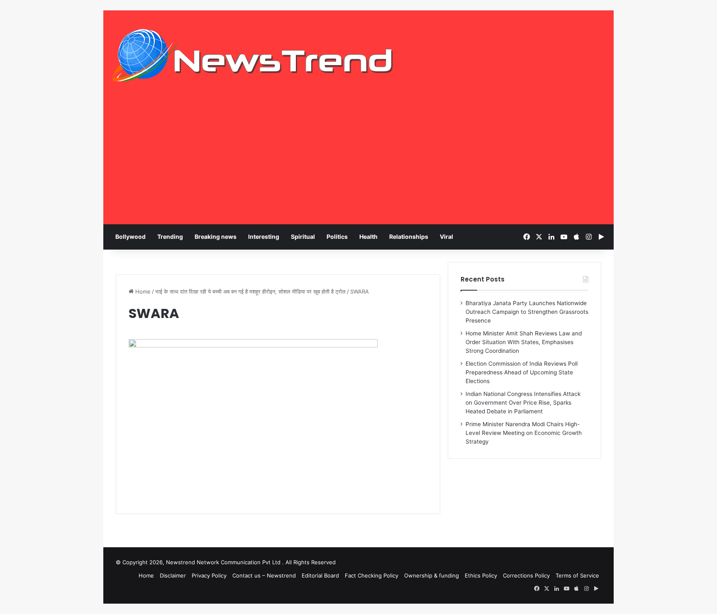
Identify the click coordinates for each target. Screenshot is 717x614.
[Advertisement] (358, 162)
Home (142, 291)
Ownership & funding (431, 575)
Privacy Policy (209, 575)
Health (368, 236)
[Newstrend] (253, 55)
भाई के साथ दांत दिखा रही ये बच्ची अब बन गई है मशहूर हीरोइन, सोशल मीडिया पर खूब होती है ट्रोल (250, 291)
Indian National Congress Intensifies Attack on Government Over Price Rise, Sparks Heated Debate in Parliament (523, 403)
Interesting (263, 236)
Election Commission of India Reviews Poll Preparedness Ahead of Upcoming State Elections (522, 372)
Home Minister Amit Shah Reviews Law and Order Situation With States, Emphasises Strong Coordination (524, 342)
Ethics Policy (481, 575)
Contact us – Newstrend (264, 575)
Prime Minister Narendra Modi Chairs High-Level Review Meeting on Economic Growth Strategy (524, 433)
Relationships (408, 236)
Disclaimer (173, 575)
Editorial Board (320, 575)
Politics (337, 236)
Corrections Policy (526, 575)
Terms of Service (577, 575)
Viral (446, 236)
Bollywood (130, 236)
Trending (170, 236)
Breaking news (216, 236)
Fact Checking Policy (371, 575)
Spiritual (303, 236)
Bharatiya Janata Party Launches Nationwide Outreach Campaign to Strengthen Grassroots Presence (527, 312)
